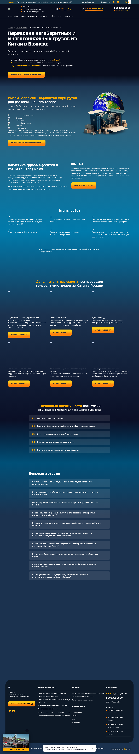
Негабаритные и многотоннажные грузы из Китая (54, 701)
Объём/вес (24, 637)
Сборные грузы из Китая (48, 697)
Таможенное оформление (82, 700)
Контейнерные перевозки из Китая (52, 705)
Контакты (69, 16)
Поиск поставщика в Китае (83, 697)
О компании (13, 16)
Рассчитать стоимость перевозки (77, 652)
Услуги (42, 16)
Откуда (61, 637)
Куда (79, 637)
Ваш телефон (25, 647)
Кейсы (52, 16)
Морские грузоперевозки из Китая (52, 693)
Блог (60, 16)
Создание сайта (117, 749)
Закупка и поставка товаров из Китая (88, 693)
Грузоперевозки (28, 16)
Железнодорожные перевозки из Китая (54, 712)
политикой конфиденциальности (77, 749)
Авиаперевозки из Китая (48, 709)
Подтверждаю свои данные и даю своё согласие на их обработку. (78, 658)
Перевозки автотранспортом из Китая (54, 716)
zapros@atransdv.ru (88, 2)
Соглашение (100, 748)
